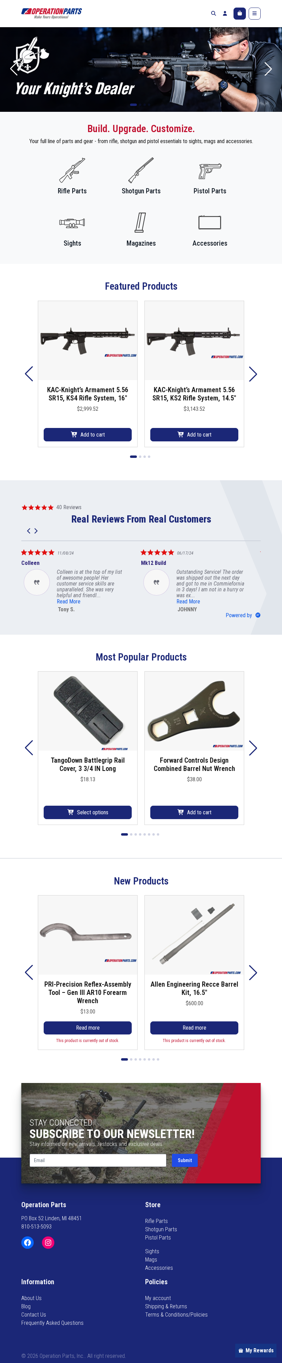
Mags (151, 1259)
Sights (152, 1251)
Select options (92, 812)
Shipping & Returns (166, 1306)
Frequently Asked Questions (52, 1323)
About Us (31, 1298)
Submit (185, 1160)
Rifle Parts (156, 1221)
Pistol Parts (158, 1237)
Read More (125, 601)
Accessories (159, 1268)
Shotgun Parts (161, 1229)
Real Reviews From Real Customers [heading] (141, 519)
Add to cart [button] (92, 434)
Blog (26, 1306)
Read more (88, 1027)
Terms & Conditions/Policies (176, 1314)
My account (158, 1298)
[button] (268, 69)
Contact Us (33, 1314)
